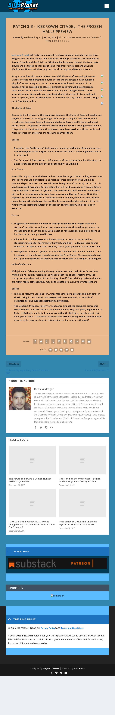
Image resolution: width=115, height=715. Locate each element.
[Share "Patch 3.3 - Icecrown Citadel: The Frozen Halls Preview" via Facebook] (35, 341)
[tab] (57, 551)
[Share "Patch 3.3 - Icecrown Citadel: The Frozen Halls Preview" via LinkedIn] (65, 341)
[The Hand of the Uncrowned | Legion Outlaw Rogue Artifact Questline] (82, 460)
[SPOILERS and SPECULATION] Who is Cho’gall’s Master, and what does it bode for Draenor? (32, 524)
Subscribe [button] (21, 551)
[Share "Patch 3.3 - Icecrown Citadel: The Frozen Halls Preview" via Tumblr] (53, 341)
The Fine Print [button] (24, 619)
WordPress (79, 668)
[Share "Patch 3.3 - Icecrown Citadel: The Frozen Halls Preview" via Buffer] (71, 341)
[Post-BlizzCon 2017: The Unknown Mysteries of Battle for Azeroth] (82, 503)
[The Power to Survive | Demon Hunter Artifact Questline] (32, 460)
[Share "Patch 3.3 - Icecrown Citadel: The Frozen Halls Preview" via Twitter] (41, 341)
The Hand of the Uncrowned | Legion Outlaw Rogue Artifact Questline (79, 480)
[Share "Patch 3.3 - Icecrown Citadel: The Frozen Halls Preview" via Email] (83, 341)
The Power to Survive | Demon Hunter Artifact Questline (30, 480)
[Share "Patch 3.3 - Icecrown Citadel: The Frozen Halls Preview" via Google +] (47, 341)
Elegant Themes (51, 668)
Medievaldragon (32, 37)
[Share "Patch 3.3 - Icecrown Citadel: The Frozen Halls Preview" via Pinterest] (59, 341)
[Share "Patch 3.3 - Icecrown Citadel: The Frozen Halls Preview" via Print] (89, 341)
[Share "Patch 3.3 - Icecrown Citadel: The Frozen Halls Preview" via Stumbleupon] (77, 341)
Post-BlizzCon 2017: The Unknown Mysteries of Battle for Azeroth (78, 523)
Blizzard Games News (70, 37)
